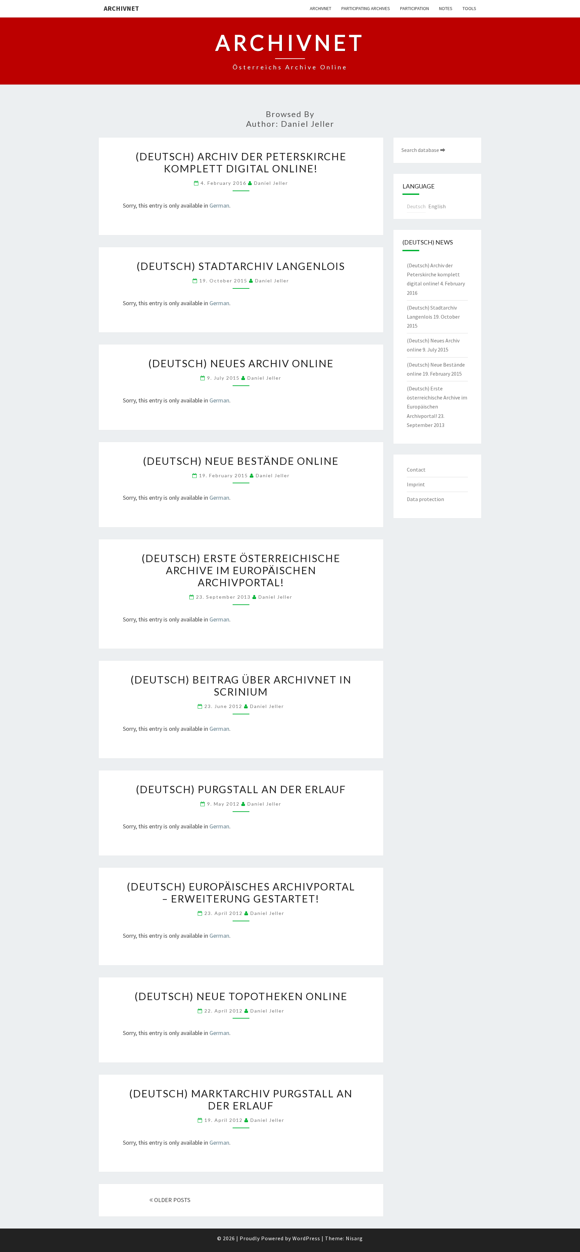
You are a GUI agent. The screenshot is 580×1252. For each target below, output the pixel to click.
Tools (469, 8)
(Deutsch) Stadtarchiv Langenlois (241, 266)
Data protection (425, 499)
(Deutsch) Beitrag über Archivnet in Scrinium (241, 685)
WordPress (306, 1238)
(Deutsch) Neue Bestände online (241, 461)
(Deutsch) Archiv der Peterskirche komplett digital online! (241, 162)
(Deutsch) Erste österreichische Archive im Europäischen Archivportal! (241, 570)
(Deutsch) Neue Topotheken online (241, 996)
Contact (416, 469)
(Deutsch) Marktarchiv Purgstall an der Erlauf (240, 1099)
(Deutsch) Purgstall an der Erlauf (241, 789)
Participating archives (365, 8)
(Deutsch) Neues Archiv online (241, 363)
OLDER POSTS (171, 1200)
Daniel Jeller (271, 183)
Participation (414, 8)
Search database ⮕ (423, 150)
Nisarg (354, 1238)
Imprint (416, 484)
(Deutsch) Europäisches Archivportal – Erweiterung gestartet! (241, 892)
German (219, 205)
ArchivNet (121, 8)
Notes (445, 8)
